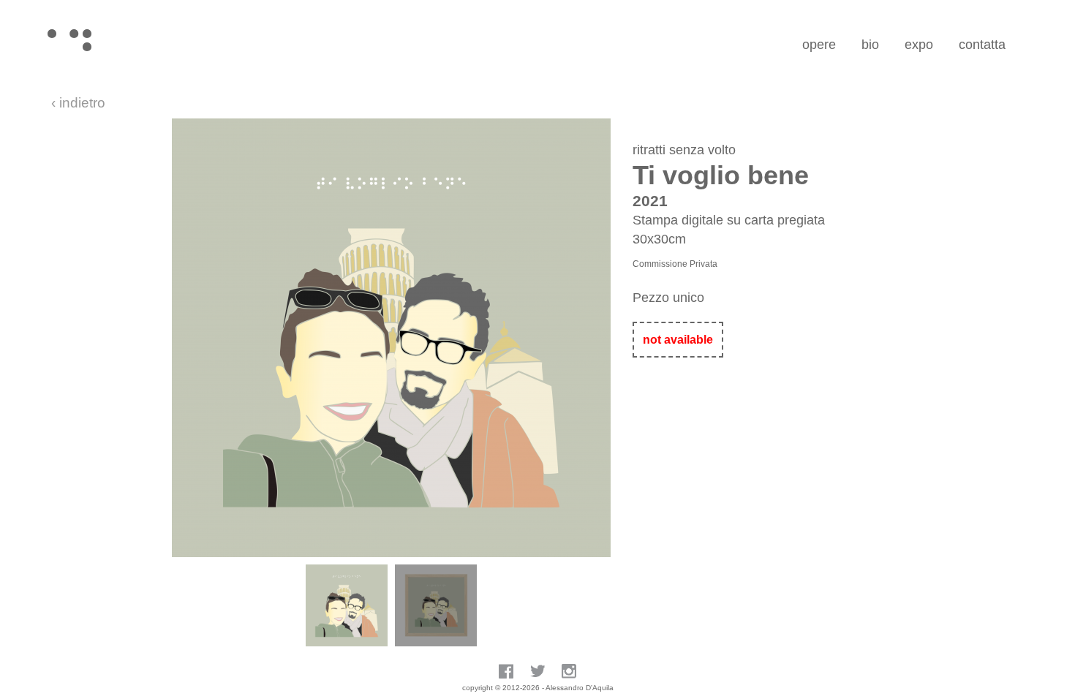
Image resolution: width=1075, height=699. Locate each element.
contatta (982, 44)
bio (870, 44)
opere (819, 44)
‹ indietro (78, 102)
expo (919, 44)
